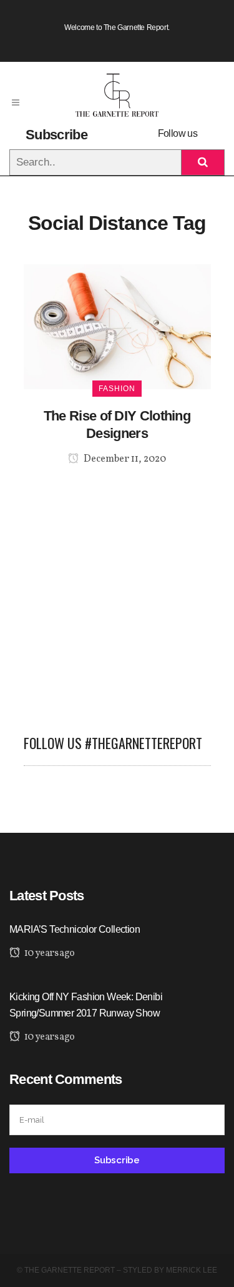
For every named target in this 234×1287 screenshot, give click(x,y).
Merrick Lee (191, 1270)
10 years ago (48, 953)
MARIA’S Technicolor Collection (74, 929)
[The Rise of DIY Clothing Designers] (117, 326)
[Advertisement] (117, 592)
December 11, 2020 (124, 459)
